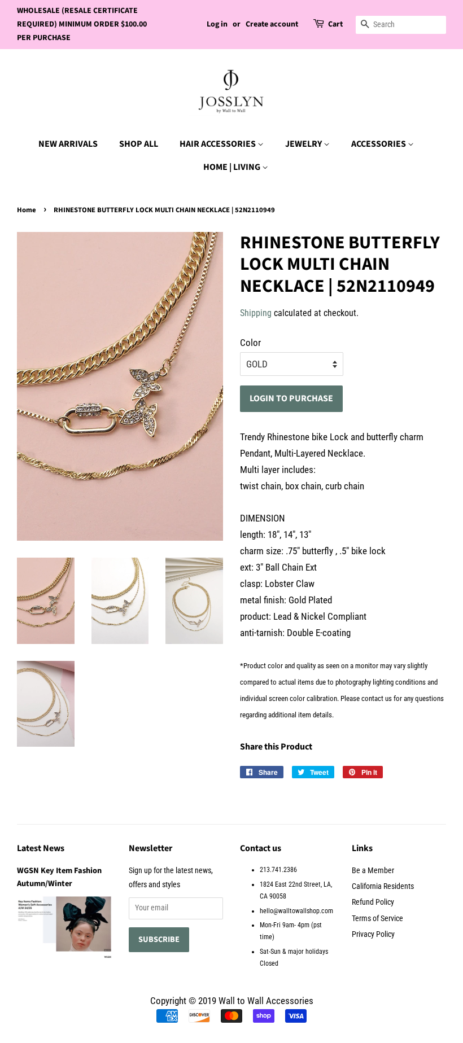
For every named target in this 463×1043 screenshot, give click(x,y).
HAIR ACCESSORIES (218, 144)
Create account (272, 24)
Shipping (256, 313)
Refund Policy (373, 902)
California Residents (383, 886)
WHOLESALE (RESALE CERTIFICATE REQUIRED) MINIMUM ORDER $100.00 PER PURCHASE (82, 24)
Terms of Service (377, 918)
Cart (335, 24)
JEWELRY (304, 144)
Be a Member (373, 870)
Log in (217, 24)
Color (250, 342)
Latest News (40, 848)
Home (26, 210)
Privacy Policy (373, 934)
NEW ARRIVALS (68, 144)
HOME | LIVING (232, 167)
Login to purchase (291, 398)
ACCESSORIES (379, 144)
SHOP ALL (138, 144)
